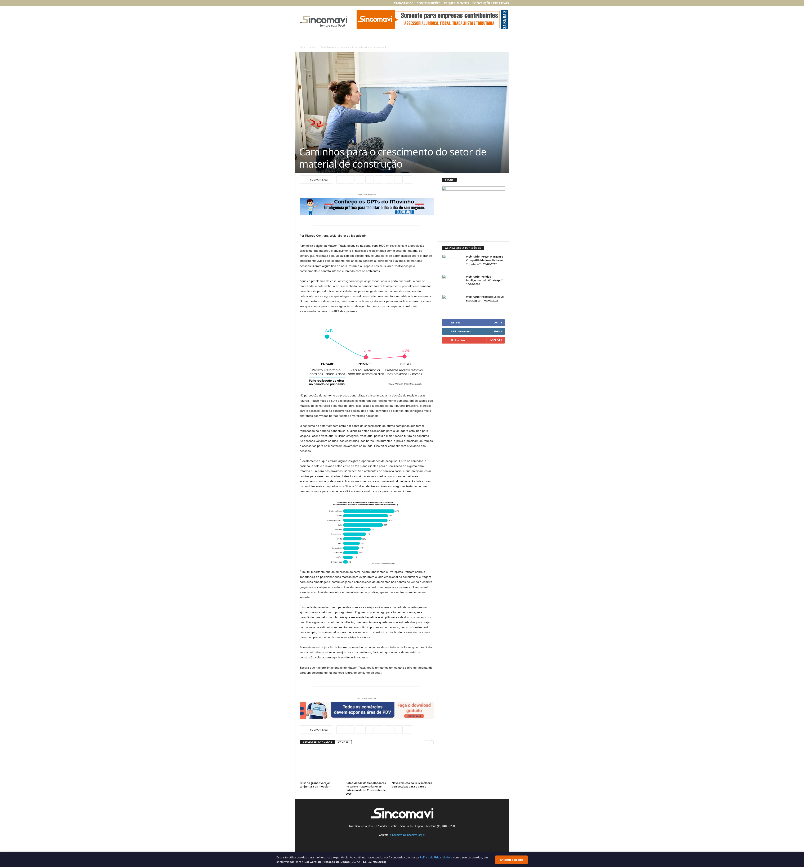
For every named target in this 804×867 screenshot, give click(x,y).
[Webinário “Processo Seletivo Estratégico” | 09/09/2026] (452, 302)
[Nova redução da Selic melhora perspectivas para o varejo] (413, 764)
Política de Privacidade (435, 857)
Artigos (312, 47)
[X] (350, 179)
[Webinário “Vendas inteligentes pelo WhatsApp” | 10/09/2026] (452, 282)
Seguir (498, 331)
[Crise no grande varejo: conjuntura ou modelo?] (320, 764)
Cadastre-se (403, 3)
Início (302, 47)
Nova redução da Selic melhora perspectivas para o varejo (412, 784)
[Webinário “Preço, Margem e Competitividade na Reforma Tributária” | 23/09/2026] (452, 262)
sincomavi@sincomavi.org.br (407, 834)
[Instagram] (304, 3)
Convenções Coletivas (490, 3)
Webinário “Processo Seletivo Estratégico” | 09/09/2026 (485, 298)
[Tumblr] (398, 179)
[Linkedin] (310, 3)
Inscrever (496, 340)
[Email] (379, 179)
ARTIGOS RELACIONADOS (317, 742)
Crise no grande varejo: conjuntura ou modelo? (315, 784)
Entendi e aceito (511, 859)
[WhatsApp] (360, 179)
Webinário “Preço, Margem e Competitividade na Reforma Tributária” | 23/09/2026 (485, 260)
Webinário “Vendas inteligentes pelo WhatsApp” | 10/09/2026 (485, 280)
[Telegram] (408, 179)
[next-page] (431, 742)
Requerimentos (456, 3)
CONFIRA (343, 742)
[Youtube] (323, 3)
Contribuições (429, 3)
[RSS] (317, 3)
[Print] (389, 179)
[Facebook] (297, 3)
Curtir (498, 322)
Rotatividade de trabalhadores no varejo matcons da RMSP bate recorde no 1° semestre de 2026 (366, 788)
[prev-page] (426, 742)
